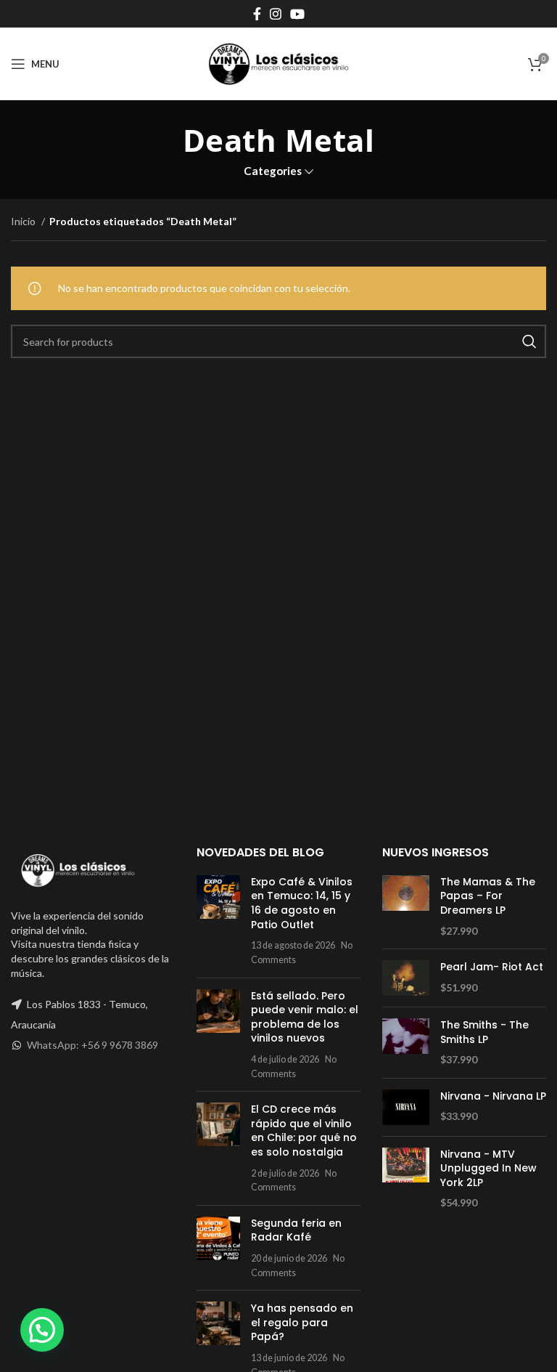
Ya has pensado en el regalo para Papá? (302, 1322)
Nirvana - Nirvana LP (493, 1096)
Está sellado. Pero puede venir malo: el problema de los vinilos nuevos (304, 1017)
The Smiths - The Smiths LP (484, 1032)
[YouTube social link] (297, 14)
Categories (273, 171)
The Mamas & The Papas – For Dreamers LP (487, 896)
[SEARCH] (529, 341)
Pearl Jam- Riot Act (491, 967)
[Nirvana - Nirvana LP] (405, 1107)
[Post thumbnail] (218, 921)
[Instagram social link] (275, 14)
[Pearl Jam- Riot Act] (405, 978)
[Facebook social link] (257, 14)
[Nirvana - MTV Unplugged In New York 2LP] (405, 1179)
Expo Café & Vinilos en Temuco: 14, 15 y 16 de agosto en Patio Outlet (301, 903)
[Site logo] (278, 63)
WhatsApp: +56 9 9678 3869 (92, 1045)
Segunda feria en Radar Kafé (296, 1230)
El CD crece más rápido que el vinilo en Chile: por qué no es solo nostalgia (304, 1130)
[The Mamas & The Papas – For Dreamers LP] (405, 906)
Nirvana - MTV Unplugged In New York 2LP (488, 1169)
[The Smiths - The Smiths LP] (405, 1042)
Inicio (24, 221)
